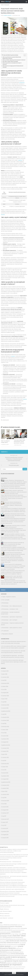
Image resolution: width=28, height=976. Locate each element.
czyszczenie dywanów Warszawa (11, 926)
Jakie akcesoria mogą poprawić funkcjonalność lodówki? (13, 66)
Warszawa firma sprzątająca (8, 968)
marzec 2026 (5, 686)
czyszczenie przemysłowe (10, 933)
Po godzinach (5, 630)
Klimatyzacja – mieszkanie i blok (10, 609)
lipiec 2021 (4, 754)
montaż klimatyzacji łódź (13, 944)
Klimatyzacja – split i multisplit (9, 619)
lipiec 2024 (4, 698)
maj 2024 (4, 701)
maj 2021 (4, 760)
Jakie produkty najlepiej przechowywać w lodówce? (14, 59)
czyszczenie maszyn (5, 932)
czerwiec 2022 (5, 720)
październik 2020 (6, 782)
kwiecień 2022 (5, 726)
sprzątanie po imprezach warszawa (11, 965)
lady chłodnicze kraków (11, 942)
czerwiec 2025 (5, 695)
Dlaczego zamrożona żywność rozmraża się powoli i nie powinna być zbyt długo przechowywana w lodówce (13, 544)
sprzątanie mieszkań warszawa (14, 963)
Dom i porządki (5, 4)
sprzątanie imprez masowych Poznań (13, 962)
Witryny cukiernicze (5, 915)
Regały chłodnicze (4, 909)
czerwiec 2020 (5, 794)
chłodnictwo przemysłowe (10, 924)
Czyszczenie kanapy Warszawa (15, 928)
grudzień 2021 (5, 739)
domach (3, 214)
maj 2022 (4, 723)
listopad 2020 (5, 779)
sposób (13, 356)
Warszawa (1, 968)
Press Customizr (20, 974)
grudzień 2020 (5, 776)
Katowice (1, 937)
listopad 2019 (5, 809)
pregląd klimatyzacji (19, 948)
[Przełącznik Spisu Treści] (24, 55)
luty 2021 (4, 769)
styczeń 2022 (5, 735)
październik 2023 (6, 711)
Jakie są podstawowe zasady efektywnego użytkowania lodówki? (11, 57)
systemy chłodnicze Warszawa (20, 966)
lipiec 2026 (4, 674)
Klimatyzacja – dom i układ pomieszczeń (12, 606)
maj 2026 (4, 680)
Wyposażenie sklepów (7, 633)
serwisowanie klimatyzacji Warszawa (17, 955)
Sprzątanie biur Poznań (15, 959)
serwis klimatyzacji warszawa (12, 954)
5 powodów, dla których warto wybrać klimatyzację (12, 889)
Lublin (20, 942)
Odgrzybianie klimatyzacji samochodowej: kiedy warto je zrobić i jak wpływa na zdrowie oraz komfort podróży (15, 515)
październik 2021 (6, 745)
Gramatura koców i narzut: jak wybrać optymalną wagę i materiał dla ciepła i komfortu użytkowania (13, 577)
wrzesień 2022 (5, 717)
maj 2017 (4, 816)
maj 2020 (4, 797)
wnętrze (25, 399)
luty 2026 (4, 689)
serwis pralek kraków (8, 957)
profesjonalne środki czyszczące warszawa (10, 951)
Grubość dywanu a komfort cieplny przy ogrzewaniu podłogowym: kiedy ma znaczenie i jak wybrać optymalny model (15, 492)
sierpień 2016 (5, 837)
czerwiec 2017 (5, 813)
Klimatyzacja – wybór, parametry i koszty (12, 627)
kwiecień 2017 (5, 819)
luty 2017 (4, 825)
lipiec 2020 (4, 791)
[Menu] (26, 1)
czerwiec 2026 (5, 677)
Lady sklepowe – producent (6, 918)
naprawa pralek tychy (14, 946)
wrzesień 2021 (5, 748)
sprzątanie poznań (12, 966)
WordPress (10, 974)
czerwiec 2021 (5, 757)
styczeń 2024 (5, 708)
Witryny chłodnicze (4, 913)
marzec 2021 (5, 766)
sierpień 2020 (5, 788)
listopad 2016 (5, 834)
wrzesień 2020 (5, 785)
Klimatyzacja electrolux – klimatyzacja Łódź (10, 861)
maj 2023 (4, 714)
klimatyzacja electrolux (9, 937)
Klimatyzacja (5, 602)
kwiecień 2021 (5, 763)
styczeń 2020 (5, 806)
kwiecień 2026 (5, 683)
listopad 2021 (5, 742)
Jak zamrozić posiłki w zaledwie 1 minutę (14, 534)
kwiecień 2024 (5, 705)
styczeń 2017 (5, 828)
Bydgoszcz (1, 924)
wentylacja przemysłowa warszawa (18, 968)
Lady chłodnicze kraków (6, 911)
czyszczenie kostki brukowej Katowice (18, 930)
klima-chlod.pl (8, 15)
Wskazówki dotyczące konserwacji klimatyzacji (11, 880)
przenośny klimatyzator (13, 952)
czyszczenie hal (5, 928)
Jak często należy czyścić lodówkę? (10, 61)
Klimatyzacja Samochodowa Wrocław (16, 939)
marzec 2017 (5, 822)
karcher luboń (19, 935)
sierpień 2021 (5, 751)
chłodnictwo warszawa (21, 924)
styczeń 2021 (5, 772)
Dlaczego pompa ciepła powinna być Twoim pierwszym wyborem (19, 441)
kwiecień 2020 (5, 800)
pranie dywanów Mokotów (11, 947)
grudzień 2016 (5, 831)
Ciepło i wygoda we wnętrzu (9, 596)
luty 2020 (4, 803)
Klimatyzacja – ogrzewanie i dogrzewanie (12, 616)
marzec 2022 (5, 729)
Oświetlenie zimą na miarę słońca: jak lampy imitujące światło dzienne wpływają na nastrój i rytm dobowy (13, 661)
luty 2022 (4, 732)
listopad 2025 (5, 692)
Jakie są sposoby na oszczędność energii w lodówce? (12, 63)
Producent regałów (4, 903)
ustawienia (21, 82)
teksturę (20, 160)
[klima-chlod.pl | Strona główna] (7, 2)
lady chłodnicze (11, 941)
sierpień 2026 (5, 671)
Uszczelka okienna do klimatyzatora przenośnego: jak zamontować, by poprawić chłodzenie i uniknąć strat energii (14, 554)
